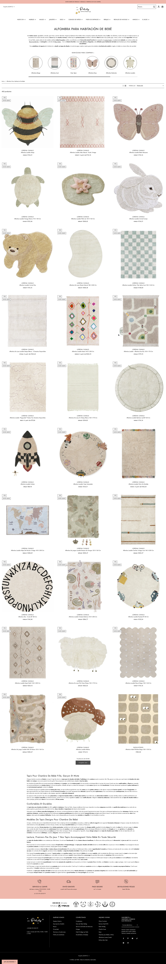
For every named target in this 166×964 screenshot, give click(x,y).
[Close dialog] (113, 453)
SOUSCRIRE (66, 509)
